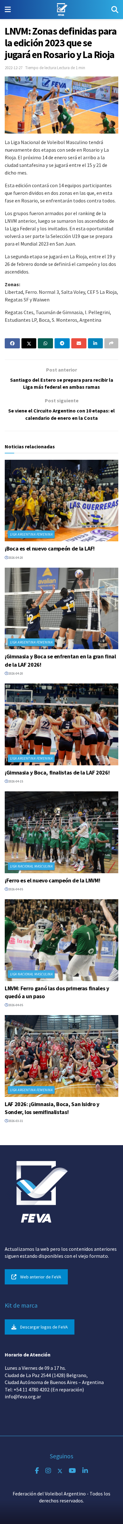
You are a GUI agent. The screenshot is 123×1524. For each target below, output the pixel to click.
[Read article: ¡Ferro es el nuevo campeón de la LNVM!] (61, 832)
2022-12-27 (13, 67)
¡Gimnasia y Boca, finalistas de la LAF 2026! (57, 772)
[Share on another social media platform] (111, 343)
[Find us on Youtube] (72, 1471)
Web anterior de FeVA (40, 1277)
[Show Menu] (8, 9)
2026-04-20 (15, 558)
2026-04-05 (15, 889)
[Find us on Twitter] (59, 1471)
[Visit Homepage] (61, 9)
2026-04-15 (15, 781)
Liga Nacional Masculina (31, 866)
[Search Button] (114, 9)
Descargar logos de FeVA (44, 1327)
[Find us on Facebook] (37, 1471)
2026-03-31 (15, 1121)
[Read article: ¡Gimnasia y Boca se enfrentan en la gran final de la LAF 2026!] (61, 608)
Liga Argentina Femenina (31, 534)
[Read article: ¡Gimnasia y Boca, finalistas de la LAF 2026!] (61, 724)
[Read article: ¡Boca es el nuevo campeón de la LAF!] (61, 500)
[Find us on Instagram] (48, 1471)
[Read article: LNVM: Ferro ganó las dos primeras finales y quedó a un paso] (61, 940)
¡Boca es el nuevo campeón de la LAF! (50, 548)
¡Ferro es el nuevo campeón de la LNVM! (52, 880)
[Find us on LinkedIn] (85, 1471)
